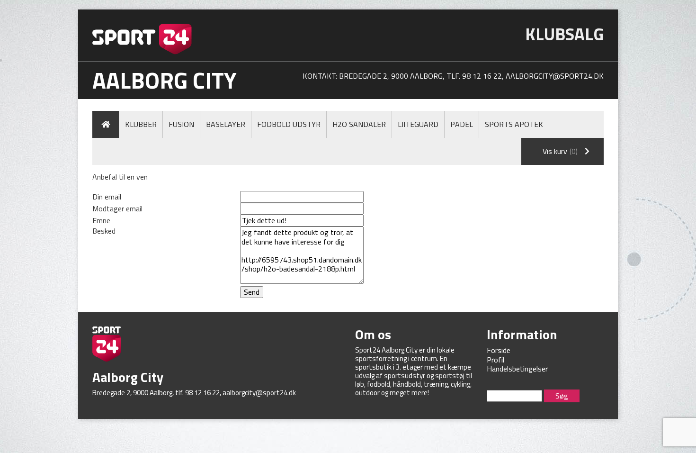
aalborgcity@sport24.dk (555, 76)
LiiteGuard (418, 124)
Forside (498, 350)
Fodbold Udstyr (289, 124)
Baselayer (225, 124)
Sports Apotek (514, 124)
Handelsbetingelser (517, 368)
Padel (461, 124)
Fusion (181, 124)
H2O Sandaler (359, 124)
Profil (495, 359)
